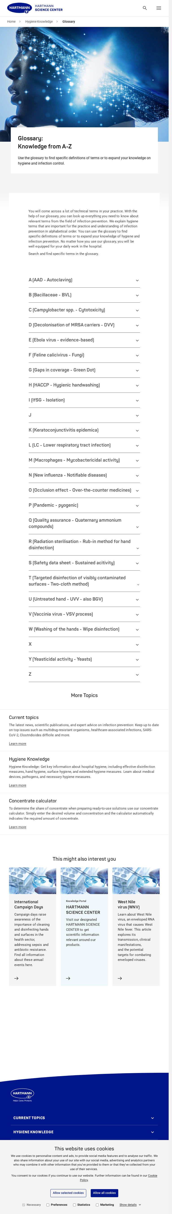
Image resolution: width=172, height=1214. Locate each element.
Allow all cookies (104, 1193)
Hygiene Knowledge (39, 21)
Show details (128, 1205)
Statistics (83, 1205)
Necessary (34, 1205)
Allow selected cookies (68, 1193)
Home (11, 21)
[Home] (34, 8)
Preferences (59, 1205)
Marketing (107, 1205)
